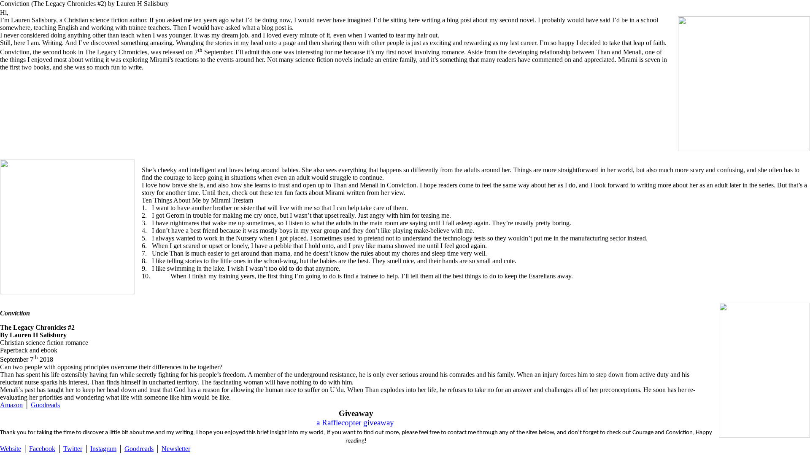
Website (10, 448)
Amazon (11, 404)
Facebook (42, 448)
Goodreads (45, 404)
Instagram (103, 448)
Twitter (72, 448)
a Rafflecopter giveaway (355, 422)
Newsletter (176, 448)
